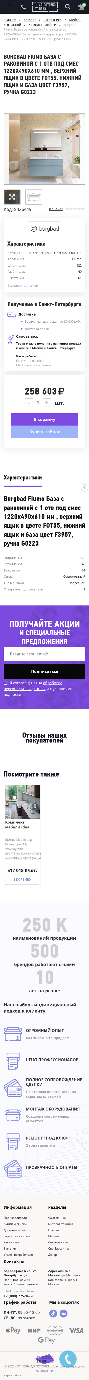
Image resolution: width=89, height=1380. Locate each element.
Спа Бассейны (58, 1248)
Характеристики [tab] (23, 478)
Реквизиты (12, 1242)
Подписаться (44, 671)
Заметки (10, 1248)
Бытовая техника (60, 1224)
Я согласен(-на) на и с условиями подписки (38, 688)
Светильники (58, 1242)
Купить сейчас (44, 431)
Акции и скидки (15, 1224)
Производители (15, 1218)
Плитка (53, 1230)
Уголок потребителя (18, 1255)
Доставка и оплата (17, 1230)
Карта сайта (12, 1375)
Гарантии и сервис (17, 1236)
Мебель (54, 1236)
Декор (52, 1255)
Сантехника (57, 1218)
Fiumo (77, 259)
